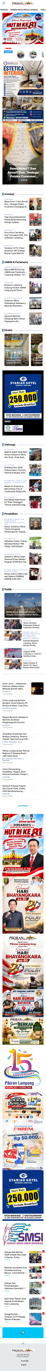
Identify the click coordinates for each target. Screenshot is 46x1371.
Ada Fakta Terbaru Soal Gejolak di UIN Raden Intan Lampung (15, 1301)
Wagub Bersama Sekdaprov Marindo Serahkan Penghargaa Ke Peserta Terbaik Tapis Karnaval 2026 (15, 720)
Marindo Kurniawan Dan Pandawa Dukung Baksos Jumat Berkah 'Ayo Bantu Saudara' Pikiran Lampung (15, 1270)
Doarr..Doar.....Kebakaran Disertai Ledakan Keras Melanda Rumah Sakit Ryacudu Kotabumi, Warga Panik (14, 686)
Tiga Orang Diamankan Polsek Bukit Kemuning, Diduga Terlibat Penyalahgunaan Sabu (15, 219)
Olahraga (10, 449)
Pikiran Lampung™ (23, 1356)
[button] (20, 180)
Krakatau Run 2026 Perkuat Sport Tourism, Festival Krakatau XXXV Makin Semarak (15, 470)
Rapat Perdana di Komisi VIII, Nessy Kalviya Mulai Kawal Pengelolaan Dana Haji (32, 665)
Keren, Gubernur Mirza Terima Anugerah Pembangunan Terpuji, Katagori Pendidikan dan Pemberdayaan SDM (15, 529)
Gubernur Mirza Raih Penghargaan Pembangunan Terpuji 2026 (14, 522)
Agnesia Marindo (13, 313)
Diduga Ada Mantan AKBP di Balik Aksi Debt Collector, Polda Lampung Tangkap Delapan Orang (15, 1255)
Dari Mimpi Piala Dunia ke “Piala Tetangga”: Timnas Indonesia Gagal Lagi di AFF (15, 502)
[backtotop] (23, 1344)
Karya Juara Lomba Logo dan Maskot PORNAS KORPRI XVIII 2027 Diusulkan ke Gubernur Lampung (16, 576)
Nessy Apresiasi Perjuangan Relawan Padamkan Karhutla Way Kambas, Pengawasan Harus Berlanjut (31, 625)
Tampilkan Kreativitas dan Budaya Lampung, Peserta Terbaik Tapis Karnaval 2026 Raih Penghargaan (15, 736)
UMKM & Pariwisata (14, 267)
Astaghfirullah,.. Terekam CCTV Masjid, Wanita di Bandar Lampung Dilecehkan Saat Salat (15, 1317)
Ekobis (11, 355)
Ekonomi (9, 282)
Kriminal (4, 10)
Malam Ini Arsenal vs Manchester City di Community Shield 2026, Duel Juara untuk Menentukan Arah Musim (16, 489)
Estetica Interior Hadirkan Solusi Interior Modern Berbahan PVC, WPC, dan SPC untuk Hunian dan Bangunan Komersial (16, 360)
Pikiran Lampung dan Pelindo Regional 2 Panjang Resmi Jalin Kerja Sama (16, 753)
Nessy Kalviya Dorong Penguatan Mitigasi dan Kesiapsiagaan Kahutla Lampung (31, 635)
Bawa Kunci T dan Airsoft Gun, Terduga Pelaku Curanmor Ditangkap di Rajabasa (23, 172)
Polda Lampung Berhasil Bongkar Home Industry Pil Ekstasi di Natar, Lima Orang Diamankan (15, 703)
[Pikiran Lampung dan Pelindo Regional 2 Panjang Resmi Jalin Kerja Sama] (37, 755)
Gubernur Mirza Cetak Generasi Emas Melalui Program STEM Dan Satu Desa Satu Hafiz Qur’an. (15, 559)
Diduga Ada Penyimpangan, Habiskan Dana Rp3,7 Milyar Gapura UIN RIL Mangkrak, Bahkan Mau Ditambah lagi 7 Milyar (15, 1286)
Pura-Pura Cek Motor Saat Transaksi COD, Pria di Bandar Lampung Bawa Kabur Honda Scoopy (16, 235)
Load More (23, 805)
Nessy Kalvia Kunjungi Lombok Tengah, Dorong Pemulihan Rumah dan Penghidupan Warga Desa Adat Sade (22, 613)
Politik (28, 620)
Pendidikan (11, 538)
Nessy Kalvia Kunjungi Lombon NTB (21, 608)
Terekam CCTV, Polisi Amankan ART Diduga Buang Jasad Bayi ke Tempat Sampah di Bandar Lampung (14, 250)
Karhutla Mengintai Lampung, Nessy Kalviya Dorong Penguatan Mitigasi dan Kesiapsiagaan (31, 643)
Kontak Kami (23, 1361)
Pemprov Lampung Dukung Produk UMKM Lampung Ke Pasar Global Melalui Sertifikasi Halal (15, 287)
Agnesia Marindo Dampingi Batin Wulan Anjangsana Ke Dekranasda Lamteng (14, 318)
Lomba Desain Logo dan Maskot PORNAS (15, 570)
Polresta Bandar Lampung (23, 165)
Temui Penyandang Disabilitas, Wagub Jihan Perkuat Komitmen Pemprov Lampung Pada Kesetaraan (15, 772)
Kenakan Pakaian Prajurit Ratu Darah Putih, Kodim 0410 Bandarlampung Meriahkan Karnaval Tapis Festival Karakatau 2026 (14, 788)
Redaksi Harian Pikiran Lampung (24, 10)
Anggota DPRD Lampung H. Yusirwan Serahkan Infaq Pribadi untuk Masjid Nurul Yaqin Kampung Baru (32, 653)
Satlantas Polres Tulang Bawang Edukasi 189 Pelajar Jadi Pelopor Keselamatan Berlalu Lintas (15, 544)
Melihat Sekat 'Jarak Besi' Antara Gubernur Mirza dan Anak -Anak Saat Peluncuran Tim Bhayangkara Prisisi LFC (15, 454)
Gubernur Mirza (13, 554)
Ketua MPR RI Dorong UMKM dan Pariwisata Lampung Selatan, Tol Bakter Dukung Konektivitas (14, 272)
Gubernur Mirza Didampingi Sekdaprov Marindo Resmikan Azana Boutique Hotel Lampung (15, 303)
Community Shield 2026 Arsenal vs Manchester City (15, 482)
